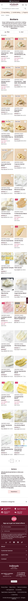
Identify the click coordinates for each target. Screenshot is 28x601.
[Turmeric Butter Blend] (7, 387)
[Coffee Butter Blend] (20, 204)
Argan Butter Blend (20, 293)
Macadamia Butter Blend (7, 450)
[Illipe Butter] (7, 284)
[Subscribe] (25, 527)
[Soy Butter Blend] (20, 416)
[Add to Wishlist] (12, 39)
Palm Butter (18, 268)
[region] (14, 1)
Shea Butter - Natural (18, 110)
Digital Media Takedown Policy (8, 592)
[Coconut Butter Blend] (7, 336)
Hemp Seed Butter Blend (20, 372)
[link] (6, 542)
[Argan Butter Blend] (20, 284)
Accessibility (19, 589)
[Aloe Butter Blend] (7, 180)
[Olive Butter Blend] (20, 336)
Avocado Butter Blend (6, 164)
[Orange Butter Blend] (20, 387)
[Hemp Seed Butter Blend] (20, 362)
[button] (14, 28)
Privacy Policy (4, 587)
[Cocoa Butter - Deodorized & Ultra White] (20, 44)
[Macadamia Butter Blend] (7, 440)
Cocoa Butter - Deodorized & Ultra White (20, 53)
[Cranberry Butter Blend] (7, 308)
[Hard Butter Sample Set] (7, 258)
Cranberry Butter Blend (6, 317)
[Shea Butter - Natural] (20, 101)
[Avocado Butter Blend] (7, 155)
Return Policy (12, 587)
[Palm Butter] (20, 258)
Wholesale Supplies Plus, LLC (16, 598)
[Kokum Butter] (7, 101)
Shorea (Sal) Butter (7, 240)
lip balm (11, 488)
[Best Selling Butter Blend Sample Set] (20, 308)
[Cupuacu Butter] (20, 155)
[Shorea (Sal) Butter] (7, 231)
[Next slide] (26, 1)
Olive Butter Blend (20, 346)
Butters (7, 15)
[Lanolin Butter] (20, 231)
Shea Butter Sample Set (18, 450)
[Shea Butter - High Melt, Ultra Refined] (20, 72)
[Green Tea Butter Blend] (7, 416)
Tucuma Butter (6, 213)
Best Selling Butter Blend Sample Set (20, 317)
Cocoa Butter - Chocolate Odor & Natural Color (7, 136)
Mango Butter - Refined (6, 82)
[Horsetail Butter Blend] (7, 362)
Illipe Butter (4, 293)
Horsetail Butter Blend (6, 372)
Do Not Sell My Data (22, 592)
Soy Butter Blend (19, 425)
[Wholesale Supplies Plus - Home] (14, 4)
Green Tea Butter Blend (6, 426)
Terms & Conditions (22, 587)
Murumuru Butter (19, 189)
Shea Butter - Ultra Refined (7, 53)
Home (2, 15)
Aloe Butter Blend (6, 189)
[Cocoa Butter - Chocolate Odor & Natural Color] (7, 126)
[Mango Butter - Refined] (7, 72)
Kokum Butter (5, 110)
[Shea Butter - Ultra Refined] (7, 44)
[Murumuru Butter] (20, 180)
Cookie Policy (14, 594)
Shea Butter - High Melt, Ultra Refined (20, 82)
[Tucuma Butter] (7, 204)
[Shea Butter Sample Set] (20, 440)
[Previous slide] (1, 1)
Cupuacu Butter (19, 164)
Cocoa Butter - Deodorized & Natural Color (19, 136)
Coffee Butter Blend (20, 213)
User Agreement (10, 589)
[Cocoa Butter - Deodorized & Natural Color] (20, 126)
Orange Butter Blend (18, 397)
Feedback (14, 581)
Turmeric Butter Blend (6, 397)
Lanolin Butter (18, 240)
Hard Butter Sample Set (7, 268)
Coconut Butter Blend (6, 346)
